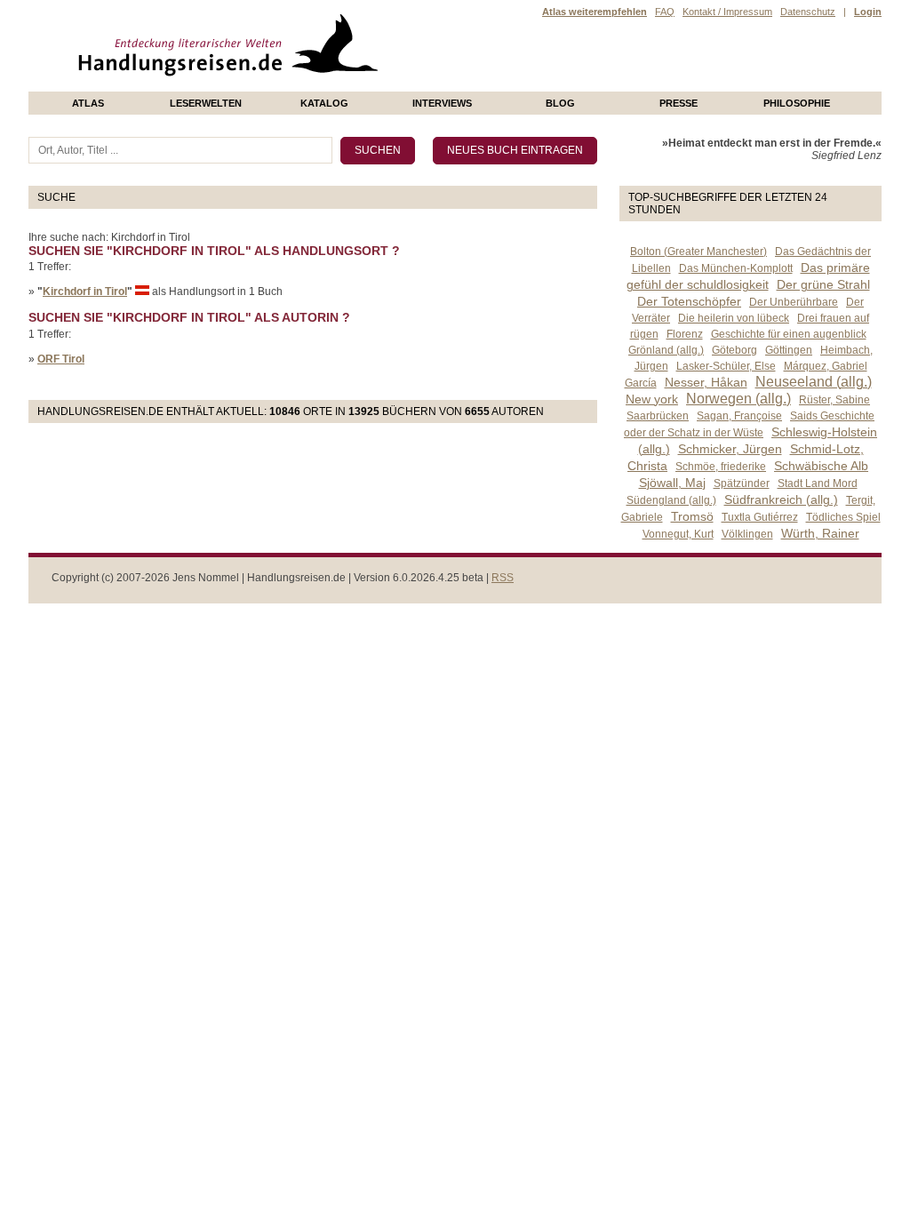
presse (678, 103)
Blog (560, 103)
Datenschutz (807, 11)
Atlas (88, 103)
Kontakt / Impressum (727, 11)
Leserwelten (206, 103)
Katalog (324, 103)
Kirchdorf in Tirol (85, 291)
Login (868, 11)
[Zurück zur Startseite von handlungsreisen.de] (357, 85)
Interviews (442, 103)
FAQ (665, 11)
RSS (502, 577)
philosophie (796, 103)
